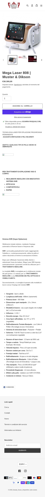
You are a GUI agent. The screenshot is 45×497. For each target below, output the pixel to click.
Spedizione (18, 84)
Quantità (5, 94)
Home (6, 419)
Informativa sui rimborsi (12, 430)
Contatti (7, 413)
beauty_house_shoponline (21, 490)
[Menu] (41, 5)
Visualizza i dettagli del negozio (15, 127)
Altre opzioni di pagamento (22, 117)
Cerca (6, 407)
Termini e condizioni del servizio (15, 424)
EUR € (21, 464)
